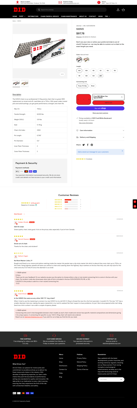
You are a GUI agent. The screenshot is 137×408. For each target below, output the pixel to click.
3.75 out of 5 (35, 203)
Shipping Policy (82, 366)
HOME (15, 16)
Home (14, 21)
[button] (123, 10)
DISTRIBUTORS (33, 16)
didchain (79, 26)
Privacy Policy (81, 358)
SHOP (21, 16)
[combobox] (71, 10)
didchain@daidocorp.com (33, 317)
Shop (61, 362)
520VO (19, 21)
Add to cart (108, 102)
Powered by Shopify (24, 401)
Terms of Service (82, 369)
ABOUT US (83, 16)
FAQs (61, 373)
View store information (86, 123)
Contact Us (63, 369)
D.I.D (18, 401)
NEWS (100, 16)
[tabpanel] (40, 126)
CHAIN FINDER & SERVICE (50, 16)
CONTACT (92, 16)
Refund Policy (81, 362)
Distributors (63, 366)
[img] (18, 219)
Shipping (79, 37)
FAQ (106, 16)
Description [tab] (17, 94)
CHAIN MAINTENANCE (69, 16)
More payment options (100, 113)
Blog (60, 377)
